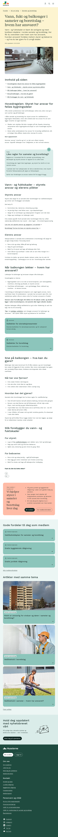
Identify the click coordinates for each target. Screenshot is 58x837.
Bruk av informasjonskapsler (11, 801)
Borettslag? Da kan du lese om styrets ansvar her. (22, 228)
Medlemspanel (7, 793)
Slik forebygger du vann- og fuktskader (20, 97)
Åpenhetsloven (7, 813)
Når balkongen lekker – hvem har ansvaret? (22, 90)
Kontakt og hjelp (8, 781)
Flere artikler (7, 709)
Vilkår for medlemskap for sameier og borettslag (17, 810)
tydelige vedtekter (17, 311)
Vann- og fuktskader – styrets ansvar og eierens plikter (26, 87)
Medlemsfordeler (8, 773)
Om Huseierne (7, 765)
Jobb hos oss (7, 767)
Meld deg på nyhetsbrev (12, 738)
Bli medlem (29, 510)
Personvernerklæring (9, 804)
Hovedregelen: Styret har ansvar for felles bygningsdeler (26, 84)
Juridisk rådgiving (8, 784)
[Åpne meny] (53, 3)
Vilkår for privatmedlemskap (11, 807)
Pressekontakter (8, 790)
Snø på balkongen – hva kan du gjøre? (20, 93)
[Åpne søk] (49, 3)
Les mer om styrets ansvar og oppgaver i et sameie (22, 224)
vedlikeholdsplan (21, 442)
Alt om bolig (15, 10)
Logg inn (18, 754)
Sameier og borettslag (29, 10)
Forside (5, 10)
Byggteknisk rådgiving (9, 787)
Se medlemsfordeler (44, 510)
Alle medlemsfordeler (10, 570)
